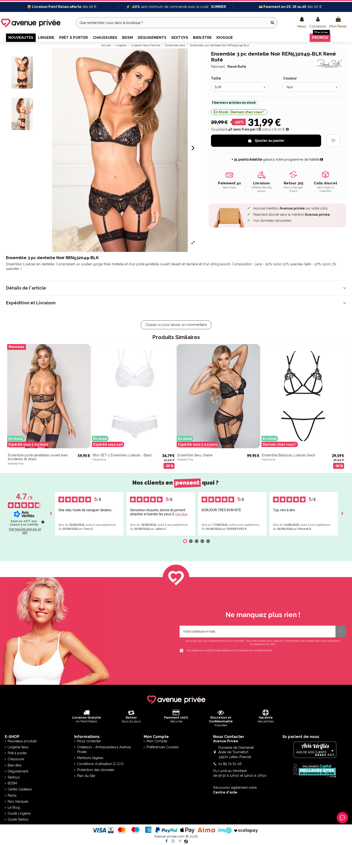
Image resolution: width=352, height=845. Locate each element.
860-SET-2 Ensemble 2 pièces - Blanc (122, 455)
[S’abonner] (340, 631)
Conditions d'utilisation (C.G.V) (100, 764)
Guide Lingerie (19, 813)
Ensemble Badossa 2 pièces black (288, 455)
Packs (12, 795)
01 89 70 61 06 (230, 764)
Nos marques (18, 801)
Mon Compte (157, 741)
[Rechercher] (272, 22)
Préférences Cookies (163, 747)
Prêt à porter (17, 753)
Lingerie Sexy (18, 747)
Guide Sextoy (18, 819)
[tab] (176, 288)
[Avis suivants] (342, 513)
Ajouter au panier (269, 140)
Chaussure (16, 759)
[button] (301, 23)
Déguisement (18, 771)
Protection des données (95, 770)
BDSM (12, 783)
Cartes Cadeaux (20, 789)
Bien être (14, 765)
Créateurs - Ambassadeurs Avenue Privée (104, 749)
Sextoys (14, 777)
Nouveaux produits (22, 741)
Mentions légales (90, 758)
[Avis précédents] (50, 513)
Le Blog (14, 807)
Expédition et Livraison (31, 303)
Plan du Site (86, 776)
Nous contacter (89, 741)
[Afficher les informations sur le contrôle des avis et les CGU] (43, 522)
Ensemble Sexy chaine (194, 455)
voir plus (181, 514)
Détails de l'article (26, 288)
